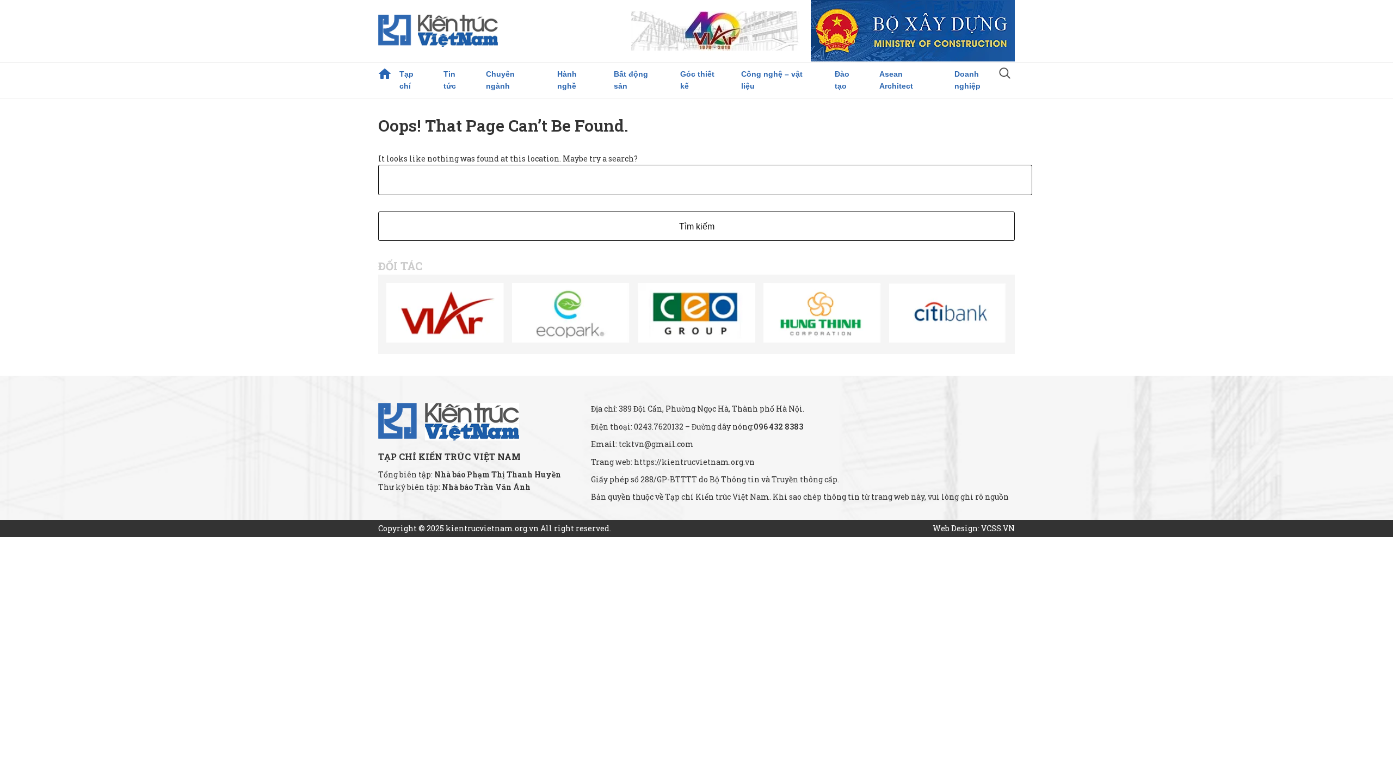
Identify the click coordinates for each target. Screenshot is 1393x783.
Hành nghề (567, 80)
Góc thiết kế (697, 80)
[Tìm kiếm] (1005, 74)
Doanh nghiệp (967, 80)
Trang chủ (384, 74)
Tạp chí (406, 80)
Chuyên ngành (500, 80)
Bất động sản (631, 80)
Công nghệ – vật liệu (772, 80)
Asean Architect (896, 80)
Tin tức (449, 80)
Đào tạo (842, 80)
